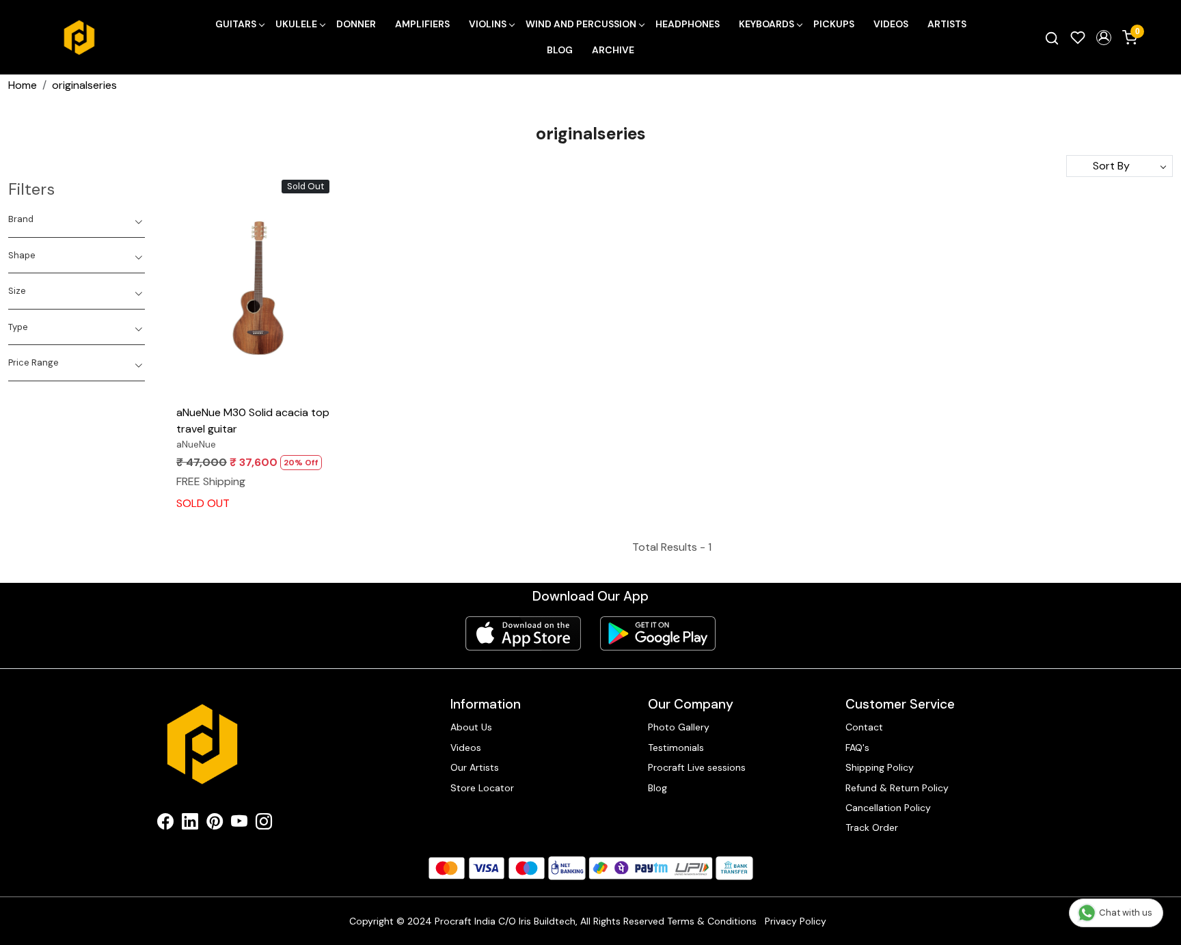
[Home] (79, 37)
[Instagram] (264, 824)
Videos (890, 24)
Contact (864, 727)
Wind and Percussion (581, 24)
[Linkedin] (190, 824)
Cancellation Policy (888, 808)
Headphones (687, 24)
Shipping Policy (879, 767)
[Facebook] (165, 824)
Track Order (871, 827)
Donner (356, 24)
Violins (487, 24)
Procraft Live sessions (697, 767)
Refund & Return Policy (897, 788)
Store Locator (482, 788)
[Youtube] (239, 824)
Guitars (235, 24)
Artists (946, 24)
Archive (613, 50)
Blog (560, 50)
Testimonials (676, 747)
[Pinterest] (215, 824)
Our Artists (474, 767)
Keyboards (766, 24)
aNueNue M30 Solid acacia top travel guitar (252, 420)
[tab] (76, 219)
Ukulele (296, 24)
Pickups (833, 24)
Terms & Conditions (712, 921)
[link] (1052, 37)
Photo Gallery (678, 727)
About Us (471, 727)
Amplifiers (422, 24)
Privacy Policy (795, 921)
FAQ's (857, 747)
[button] (1104, 37)
